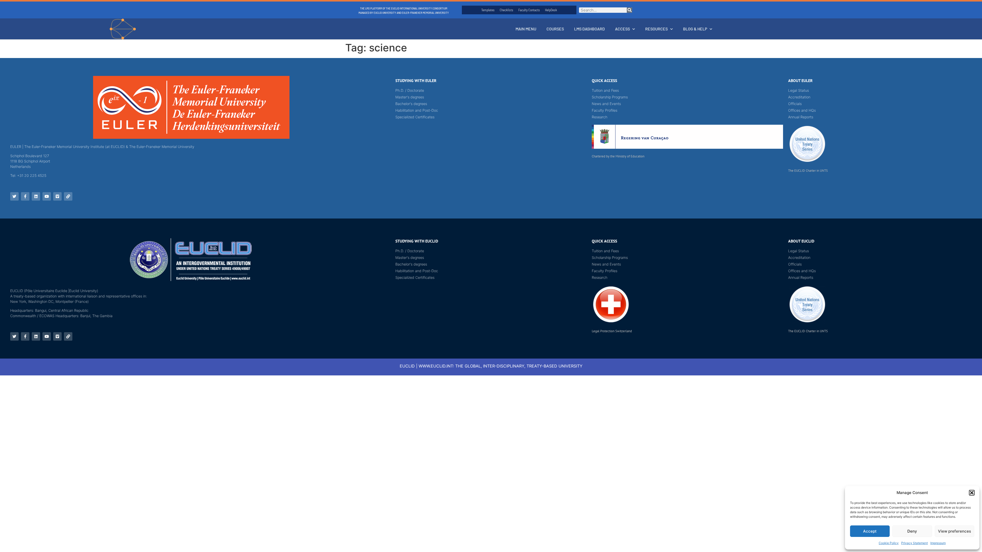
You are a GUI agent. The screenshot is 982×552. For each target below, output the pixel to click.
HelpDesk (551, 10)
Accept (870, 531)
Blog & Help (695, 28)
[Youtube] (46, 196)
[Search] (629, 10)
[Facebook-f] (25, 196)
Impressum (938, 543)
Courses (555, 28)
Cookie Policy (889, 543)
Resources (656, 28)
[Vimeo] (57, 196)
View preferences (954, 531)
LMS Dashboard (589, 28)
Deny (912, 531)
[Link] (68, 196)
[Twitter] (14, 196)
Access (622, 28)
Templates (488, 10)
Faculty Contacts (529, 10)
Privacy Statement (914, 543)
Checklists (506, 10)
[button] (971, 492)
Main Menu (526, 28)
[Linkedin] (36, 196)
